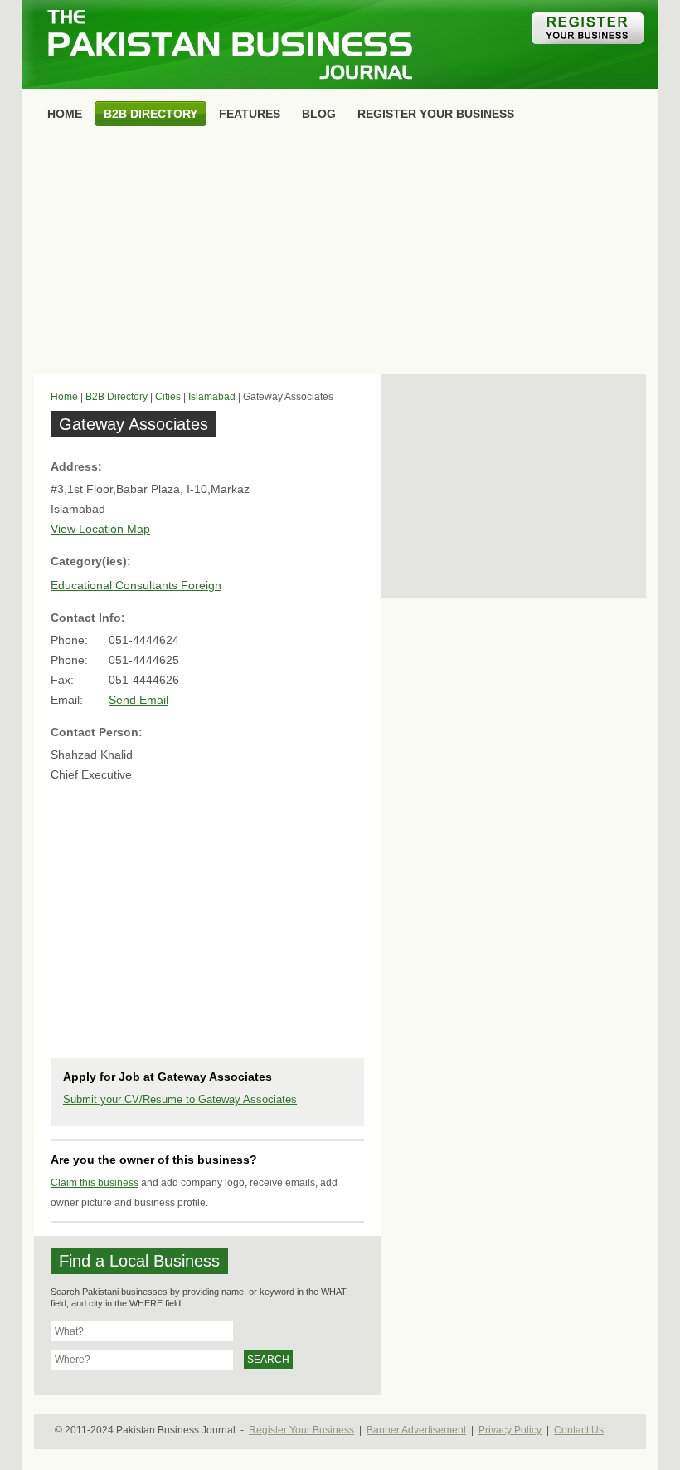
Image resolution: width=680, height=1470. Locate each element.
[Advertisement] (340, 254)
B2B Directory (116, 397)
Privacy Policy (510, 1430)
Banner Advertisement (416, 1430)
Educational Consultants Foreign (136, 585)
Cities (168, 397)
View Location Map (100, 528)
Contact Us (579, 1430)
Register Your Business (301, 1430)
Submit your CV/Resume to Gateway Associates (180, 1099)
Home (64, 397)
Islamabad (212, 397)
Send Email (138, 699)
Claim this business (94, 1183)
